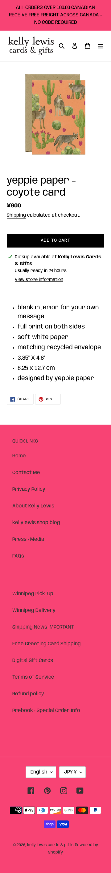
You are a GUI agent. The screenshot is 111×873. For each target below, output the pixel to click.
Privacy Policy (28, 489)
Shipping (16, 215)
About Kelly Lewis (33, 506)
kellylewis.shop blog (36, 522)
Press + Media (28, 539)
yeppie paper (74, 378)
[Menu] (100, 46)
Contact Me (26, 472)
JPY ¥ (70, 772)
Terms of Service (33, 677)
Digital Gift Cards (32, 660)
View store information (39, 280)
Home (19, 456)
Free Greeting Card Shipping (46, 643)
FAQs (18, 556)
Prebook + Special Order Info (46, 710)
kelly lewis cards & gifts (50, 845)
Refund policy (28, 694)
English (39, 772)
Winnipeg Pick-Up (32, 593)
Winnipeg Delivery (34, 610)
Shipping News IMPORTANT (43, 627)
